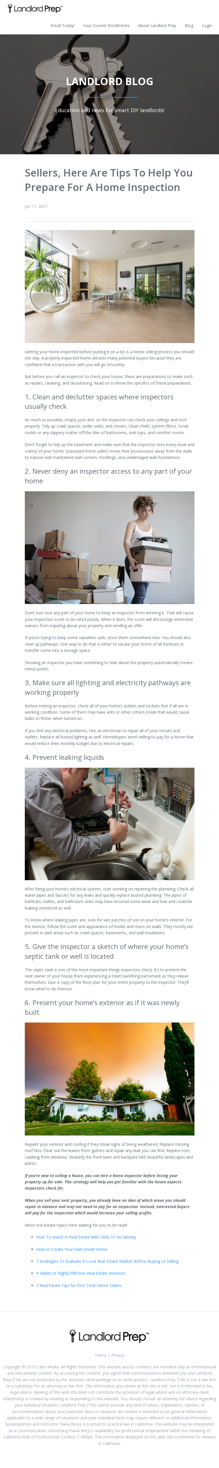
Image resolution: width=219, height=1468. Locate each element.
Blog (189, 25)
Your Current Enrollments (106, 25)
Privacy (117, 1355)
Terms (101, 1355)
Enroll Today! (62, 25)
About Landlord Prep (157, 25)
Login (207, 25)
